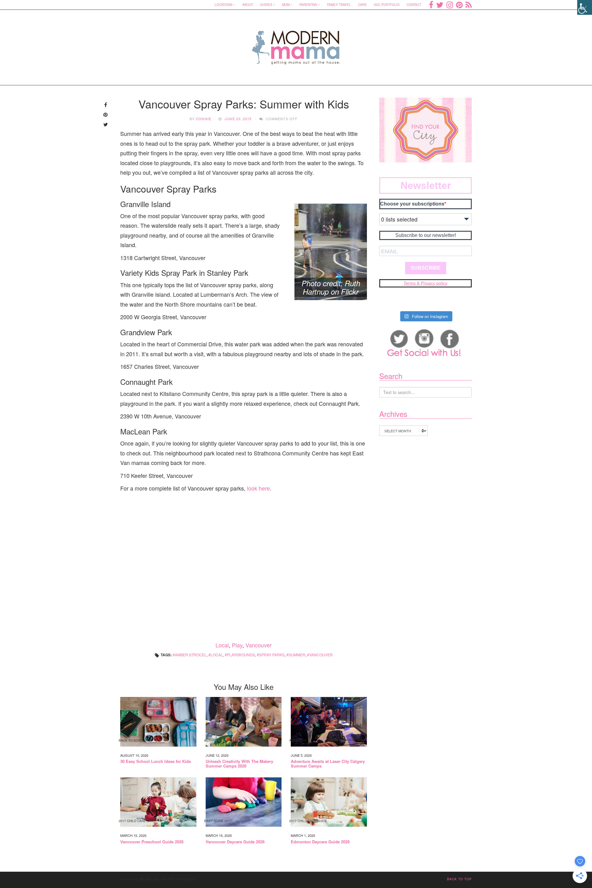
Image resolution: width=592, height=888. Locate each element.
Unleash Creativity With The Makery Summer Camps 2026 (239, 763)
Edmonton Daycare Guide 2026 (320, 842)
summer (297, 654)
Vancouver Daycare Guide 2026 (235, 842)
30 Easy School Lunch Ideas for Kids (155, 761)
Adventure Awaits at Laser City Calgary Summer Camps (328, 763)
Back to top (459, 879)
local (217, 654)
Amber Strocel (191, 654)
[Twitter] (439, 4)
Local (222, 645)
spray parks (272, 654)
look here (258, 488)
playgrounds (241, 654)
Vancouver (258, 645)
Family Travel (339, 4)
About (247, 4)
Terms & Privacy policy (425, 283)
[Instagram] (449, 4)
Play (237, 645)
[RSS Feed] (469, 4)
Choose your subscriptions (412, 203)
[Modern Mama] (296, 43)
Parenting (308, 4)
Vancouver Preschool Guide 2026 (151, 842)
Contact (414, 4)
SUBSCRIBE (426, 268)
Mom (286, 4)
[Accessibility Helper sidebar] (584, 7)
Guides (266, 4)
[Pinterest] (459, 4)
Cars (362, 4)
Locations (223, 4)
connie (203, 118)
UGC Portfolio (387, 4)
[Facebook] (431, 4)
